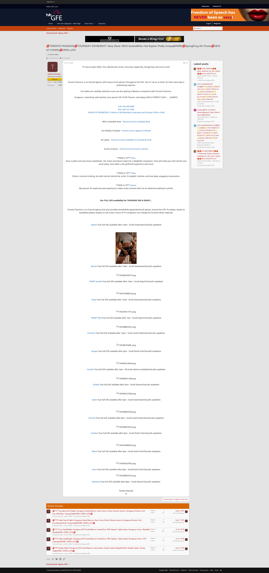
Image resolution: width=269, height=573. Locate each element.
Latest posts (201, 64)
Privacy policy (204, 570)
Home (50, 23)
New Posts (89, 23)
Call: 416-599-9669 (126, 106)
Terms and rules (193, 570)
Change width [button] (163, 570)
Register (70, 28)
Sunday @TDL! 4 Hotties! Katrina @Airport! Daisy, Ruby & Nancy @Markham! (208, 112)
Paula (93, 299)
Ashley (96, 384)
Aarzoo (133, 185)
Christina (91, 333)
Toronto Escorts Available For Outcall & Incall (131, 140)
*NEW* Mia (96, 318)
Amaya (94, 351)
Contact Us (217, 6)
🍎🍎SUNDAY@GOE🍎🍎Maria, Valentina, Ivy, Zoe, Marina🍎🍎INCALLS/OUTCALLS (208, 71)
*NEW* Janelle (95, 281)
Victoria (91, 418)
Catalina (94, 433)
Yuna (133, 158)
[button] (94, 23)
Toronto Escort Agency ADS (81, 516)
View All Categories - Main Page (68, 23)
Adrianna (96, 481)
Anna (94, 469)
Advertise (205, 6)
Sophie (94, 224)
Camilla (90, 369)
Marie (94, 451)
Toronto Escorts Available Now (136, 121)
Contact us (183, 570)
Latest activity (51, 28)
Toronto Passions (53, 58)
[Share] (184, 63)
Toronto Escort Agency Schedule (136, 130)
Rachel (94, 266)
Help (211, 570)
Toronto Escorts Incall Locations (134, 149)
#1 (187, 63)
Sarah (94, 399)
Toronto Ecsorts (174, 570)
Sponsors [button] (50, 2)
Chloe (133, 173)
